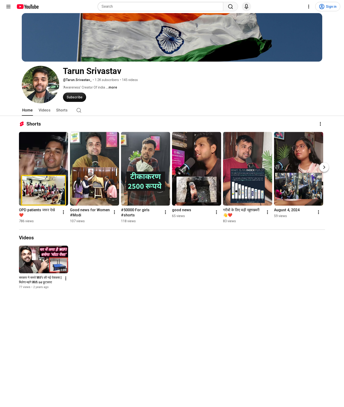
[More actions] (320, 124)
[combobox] (162, 6)
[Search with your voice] (246, 6)
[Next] (324, 167)
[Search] (230, 6)
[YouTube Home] (27, 6)
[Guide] (8, 6)
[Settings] (308, 6)
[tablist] (172, 110)
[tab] (27, 110)
